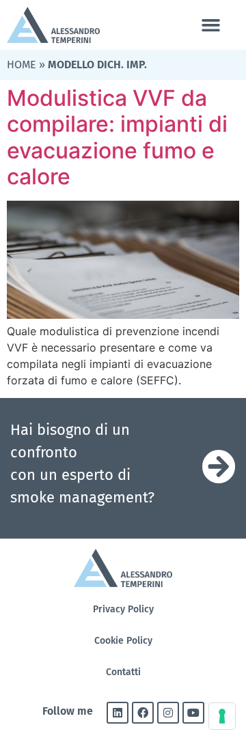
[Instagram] (168, 713)
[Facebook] (143, 713)
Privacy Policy (123, 609)
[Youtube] (193, 713)
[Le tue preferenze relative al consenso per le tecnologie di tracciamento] (222, 716)
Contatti (123, 672)
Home (21, 64)
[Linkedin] (117, 713)
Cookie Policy (123, 640)
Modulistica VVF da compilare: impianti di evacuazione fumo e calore (117, 137)
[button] (210, 25)
